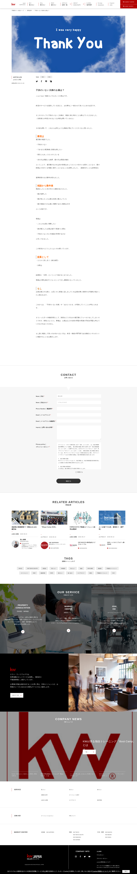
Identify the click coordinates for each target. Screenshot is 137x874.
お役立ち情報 (44, 800)
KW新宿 (63, 568)
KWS (51, 573)
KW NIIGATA (108, 834)
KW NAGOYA (108, 832)
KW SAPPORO (50, 832)
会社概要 (99, 851)
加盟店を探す (44, 795)
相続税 (99, 568)
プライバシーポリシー (102, 858)
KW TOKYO (76, 832)
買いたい (53, 568)
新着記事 (29, 10)
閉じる (126, 871)
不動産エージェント (112, 568)
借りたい (60, 573)
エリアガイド (81, 573)
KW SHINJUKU (77, 837)
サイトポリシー (100, 855)
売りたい (72, 568)
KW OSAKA (108, 837)
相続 (43, 76)
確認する (68, 481)
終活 (49, 76)
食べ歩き (70, 573)
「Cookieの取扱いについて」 (100, 871)
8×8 (113, 573)
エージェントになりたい (47, 815)
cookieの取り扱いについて (103, 862)
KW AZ (20, 568)
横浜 (91, 573)
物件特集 (99, 800)
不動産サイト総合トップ (18, 10)
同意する (80, 472)
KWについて (72, 815)
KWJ (34, 573)
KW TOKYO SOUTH (32, 568)
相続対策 (43, 573)
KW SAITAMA (76, 839)
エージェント (24, 573)
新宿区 (44, 568)
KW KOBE (90, 568)
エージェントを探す (74, 795)
